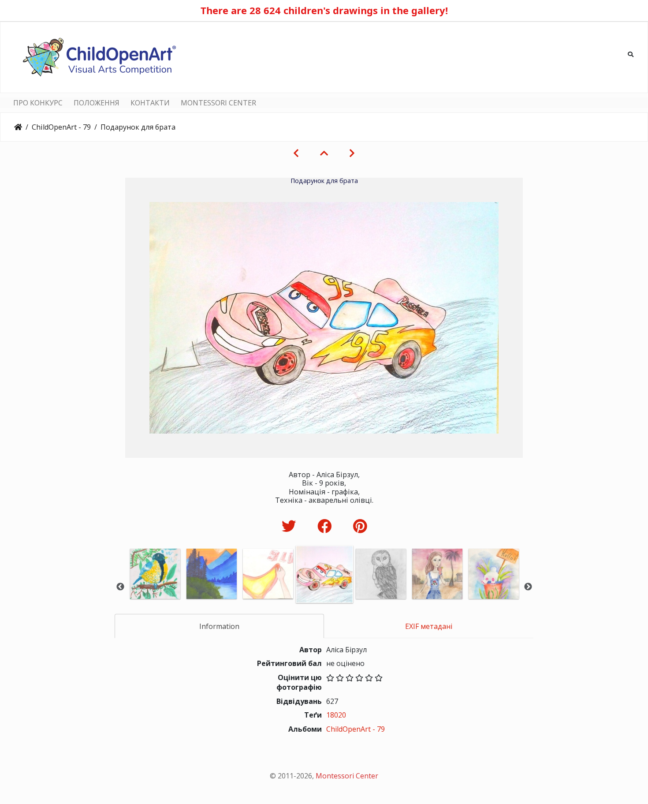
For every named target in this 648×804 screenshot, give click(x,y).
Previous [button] (120, 587)
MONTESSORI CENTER (218, 103)
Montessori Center (347, 776)
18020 (336, 715)
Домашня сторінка (18, 127)
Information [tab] (219, 626)
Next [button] (528, 587)
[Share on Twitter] (291, 526)
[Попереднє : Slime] (296, 153)
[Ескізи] (324, 153)
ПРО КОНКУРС (38, 103)
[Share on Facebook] (326, 526)
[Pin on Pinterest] (360, 526)
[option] (155, 586)
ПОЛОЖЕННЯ (96, 103)
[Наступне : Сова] (352, 153)
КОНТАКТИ (150, 103)
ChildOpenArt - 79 (61, 127)
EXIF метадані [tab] (428, 626)
